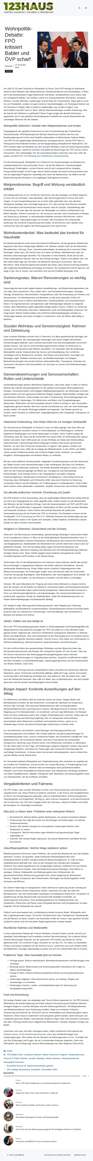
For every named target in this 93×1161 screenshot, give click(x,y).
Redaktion (9, 66)
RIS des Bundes (70, 651)
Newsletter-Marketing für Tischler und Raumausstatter (37, 1117)
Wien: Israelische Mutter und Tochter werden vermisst (37, 1105)
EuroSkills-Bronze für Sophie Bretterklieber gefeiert (30, 1066)
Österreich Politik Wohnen (15, 1058)
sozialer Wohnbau (37, 1058)
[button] (79, 8)
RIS (61, 943)
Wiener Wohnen (53, 1058)
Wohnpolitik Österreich (14, 1062)
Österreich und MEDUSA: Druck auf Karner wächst (36, 1141)
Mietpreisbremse (76, 1055)
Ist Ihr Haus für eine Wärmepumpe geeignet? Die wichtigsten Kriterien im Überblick (48, 1129)
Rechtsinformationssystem (34, 1034)
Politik (9, 71)
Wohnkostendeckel (70, 1058)
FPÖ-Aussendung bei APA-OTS (30, 516)
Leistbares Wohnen (32, 1055)
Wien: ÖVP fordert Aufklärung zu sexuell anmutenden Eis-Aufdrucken (43, 1083)
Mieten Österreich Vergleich (55, 1055)
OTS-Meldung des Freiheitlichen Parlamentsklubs (46, 156)
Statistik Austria (51, 639)
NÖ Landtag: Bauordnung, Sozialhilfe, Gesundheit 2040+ (32, 1069)
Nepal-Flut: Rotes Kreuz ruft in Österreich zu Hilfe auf (37, 1093)
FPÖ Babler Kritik (15, 1055)
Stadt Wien (28, 664)
